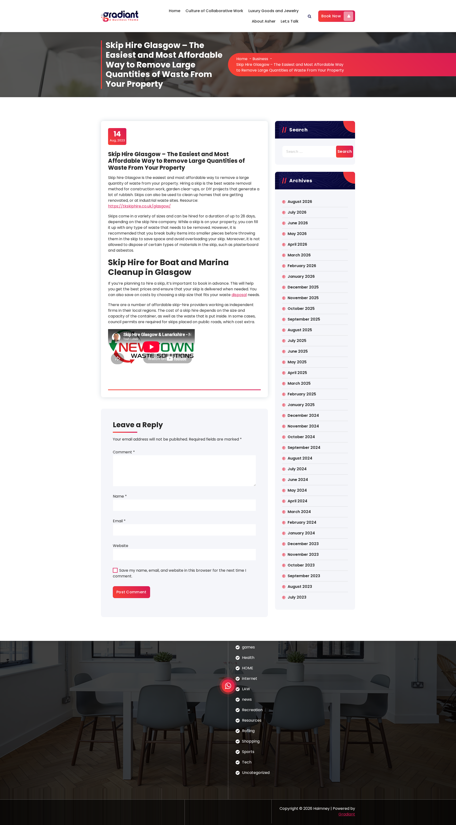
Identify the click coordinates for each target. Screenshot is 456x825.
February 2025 (302, 394)
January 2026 (301, 276)
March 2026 (299, 255)
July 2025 (297, 340)
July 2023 (297, 597)
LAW (246, 689)
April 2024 (297, 501)
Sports (248, 751)
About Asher (264, 21)
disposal (239, 294)
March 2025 (299, 383)
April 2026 (297, 244)
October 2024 (301, 437)
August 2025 (300, 330)
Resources (251, 720)
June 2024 (298, 479)
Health (248, 657)
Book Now (331, 16)
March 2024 (299, 511)
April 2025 (297, 372)
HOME (247, 668)
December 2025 (303, 287)
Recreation (252, 710)
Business (260, 59)
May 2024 (297, 490)
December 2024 (303, 415)
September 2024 (304, 447)
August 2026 (300, 201)
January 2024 (301, 533)
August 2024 (300, 458)
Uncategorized (256, 772)
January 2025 (301, 405)
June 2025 (298, 351)
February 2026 (302, 266)
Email (119, 521)
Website (120, 545)
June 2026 (298, 223)
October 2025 (301, 308)
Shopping (251, 741)
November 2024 (303, 426)
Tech (247, 762)
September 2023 (304, 576)
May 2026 (297, 233)
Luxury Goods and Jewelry (273, 11)
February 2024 (302, 522)
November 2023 (303, 554)
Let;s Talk (290, 21)
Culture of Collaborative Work (214, 11)
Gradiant (346, 814)
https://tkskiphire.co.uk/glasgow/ (139, 206)
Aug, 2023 (117, 136)
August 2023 (300, 586)
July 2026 (297, 212)
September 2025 (304, 319)
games (248, 647)
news (247, 699)
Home (174, 11)
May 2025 (297, 362)
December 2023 (303, 544)
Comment (124, 452)
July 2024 (297, 469)
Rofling (248, 731)
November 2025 (303, 298)
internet (249, 678)
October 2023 (301, 565)
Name (120, 496)
